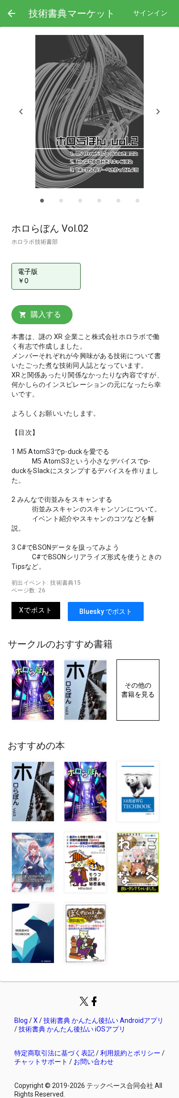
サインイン (150, 13)
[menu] (11, 13)
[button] (21, 111)
